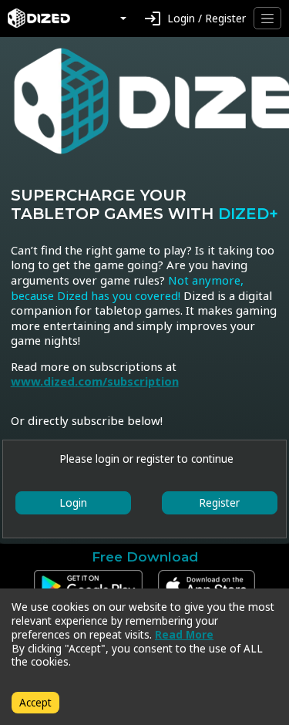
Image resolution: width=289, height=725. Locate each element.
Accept (35, 702)
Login (73, 502)
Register (219, 502)
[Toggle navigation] (267, 18)
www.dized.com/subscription (95, 381)
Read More (184, 634)
